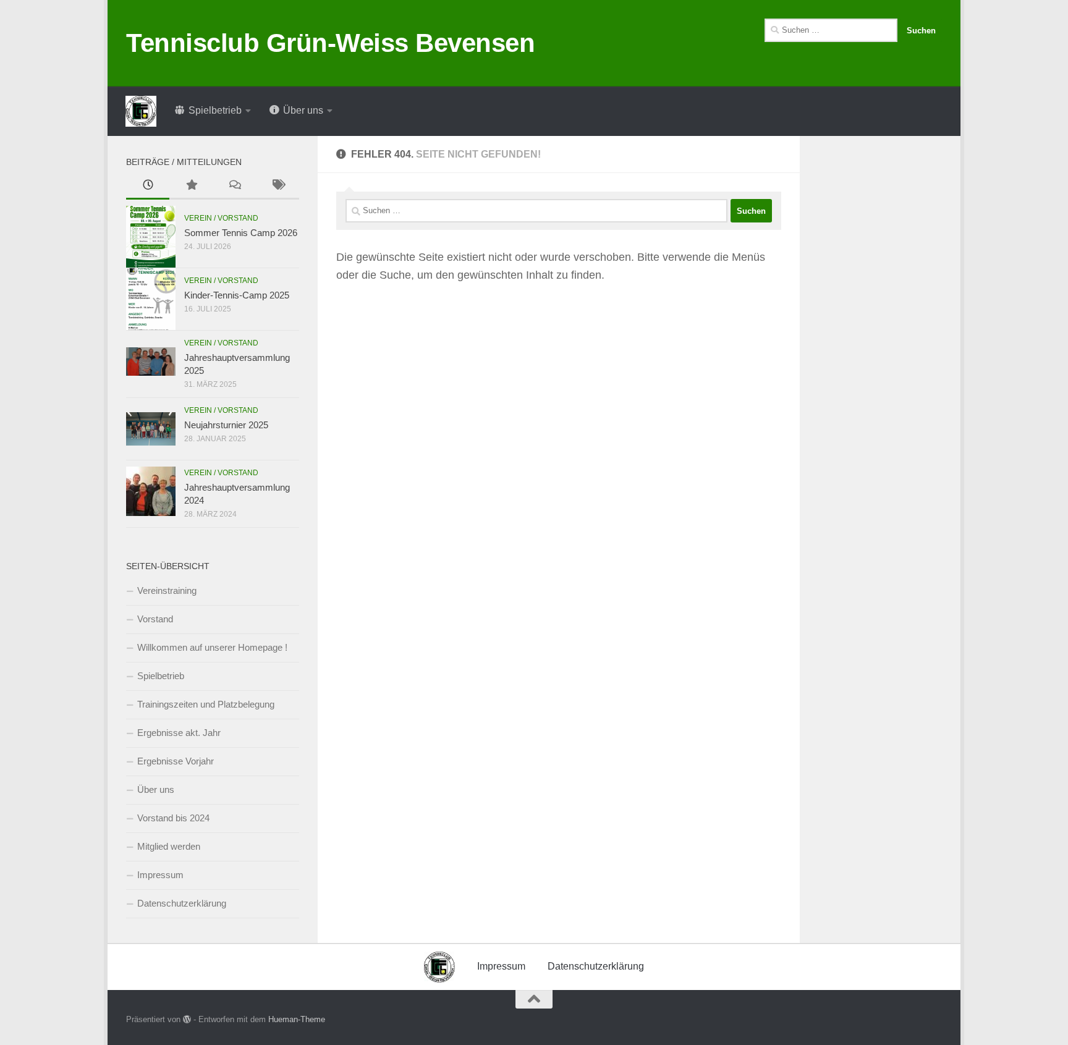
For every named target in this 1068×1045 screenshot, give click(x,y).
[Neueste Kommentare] (234, 186)
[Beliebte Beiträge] (191, 186)
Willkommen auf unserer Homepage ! (212, 647)
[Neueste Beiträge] (147, 186)
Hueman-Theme (296, 1019)
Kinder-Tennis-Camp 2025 (236, 295)
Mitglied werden (168, 846)
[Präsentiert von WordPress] (187, 1019)
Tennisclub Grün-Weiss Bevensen (330, 42)
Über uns (155, 789)
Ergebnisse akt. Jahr (179, 732)
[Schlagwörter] (277, 186)
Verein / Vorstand (221, 218)
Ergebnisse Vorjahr (175, 761)
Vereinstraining (167, 590)
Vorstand (155, 619)
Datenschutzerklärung (181, 903)
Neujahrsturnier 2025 (226, 425)
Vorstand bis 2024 (173, 818)
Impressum (160, 874)
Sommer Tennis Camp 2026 (240, 232)
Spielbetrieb (160, 676)
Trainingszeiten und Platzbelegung (205, 704)
